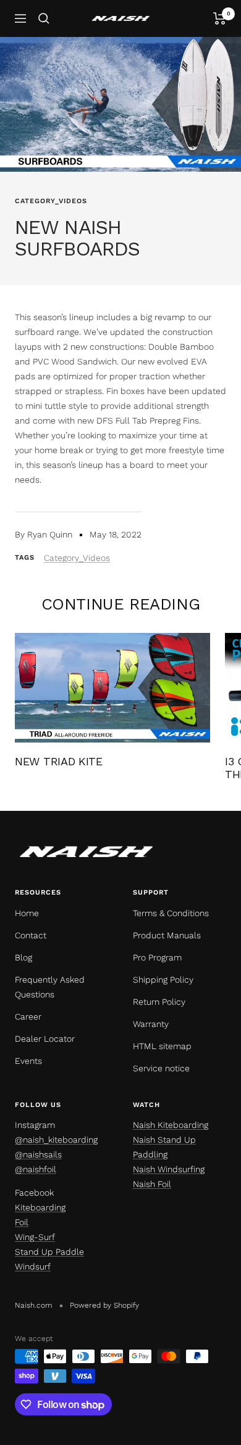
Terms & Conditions (171, 913)
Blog (23, 957)
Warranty (151, 1024)
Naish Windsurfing (169, 1169)
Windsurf (33, 1266)
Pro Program (157, 957)
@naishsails (38, 1154)
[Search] (43, 18)
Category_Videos (51, 201)
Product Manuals (167, 935)
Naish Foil (152, 1184)
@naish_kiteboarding (56, 1140)
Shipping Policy (163, 979)
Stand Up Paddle (49, 1252)
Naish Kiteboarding (170, 1125)
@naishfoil (35, 1169)
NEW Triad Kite (59, 761)
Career (28, 1016)
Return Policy (159, 1002)
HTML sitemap (162, 1046)
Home (27, 913)
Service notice (161, 1068)
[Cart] (219, 18)
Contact (30, 935)
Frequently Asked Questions (50, 987)
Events (28, 1061)
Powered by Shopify (104, 1305)
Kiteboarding (40, 1207)
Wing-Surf (35, 1237)
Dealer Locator (45, 1039)
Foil (21, 1222)
